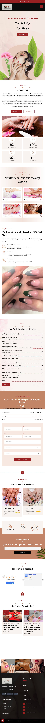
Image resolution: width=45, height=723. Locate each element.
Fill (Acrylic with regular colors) (9, 346)
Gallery (25, 692)
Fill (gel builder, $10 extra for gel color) (11, 375)
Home (25, 683)
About (25, 685)
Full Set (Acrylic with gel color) (9, 337)
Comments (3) (16, 623)
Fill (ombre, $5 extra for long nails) (10, 358)
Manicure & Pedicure (8, 216)
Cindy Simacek (31, 574)
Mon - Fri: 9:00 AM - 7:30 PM (31, 707)
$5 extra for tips (28, 511)
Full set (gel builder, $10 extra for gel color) (12, 372)
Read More (6, 384)
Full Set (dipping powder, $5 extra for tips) (12, 350)
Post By (7, 623)
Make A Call (28, 111)
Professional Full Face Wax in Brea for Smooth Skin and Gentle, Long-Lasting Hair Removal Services (11, 628)
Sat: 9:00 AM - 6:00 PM (30, 710)
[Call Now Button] (2, 720)
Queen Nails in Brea (11, 576)
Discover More (22, 34)
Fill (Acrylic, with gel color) (8, 341)
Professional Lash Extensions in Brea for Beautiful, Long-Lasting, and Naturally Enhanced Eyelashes (31, 629)
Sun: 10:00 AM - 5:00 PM (30, 713)
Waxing (26, 200)
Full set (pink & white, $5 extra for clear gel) (12, 362)
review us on (9, 583)
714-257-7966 (28, 704)
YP (26, 1)
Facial (25, 216)
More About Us (15, 111)
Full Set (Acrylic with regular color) (10, 333)
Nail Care (5, 200)
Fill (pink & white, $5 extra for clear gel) (11, 365)
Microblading (6, 713)
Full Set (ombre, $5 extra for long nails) (11, 355)
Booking (26, 690)
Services (26, 688)
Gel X (3, 380)
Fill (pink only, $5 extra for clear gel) (10, 369)
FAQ (25, 695)
